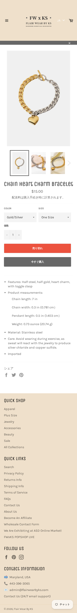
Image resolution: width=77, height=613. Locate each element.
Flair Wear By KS (23, 608)
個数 (6, 225)
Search (9, 467)
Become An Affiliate (18, 518)
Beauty (9, 434)
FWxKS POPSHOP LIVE (19, 537)
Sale (7, 441)
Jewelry (9, 422)
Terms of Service (15, 492)
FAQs (7, 499)
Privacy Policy (14, 473)
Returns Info (13, 480)
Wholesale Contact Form (21, 524)
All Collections (14, 447)
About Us (10, 511)
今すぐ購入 (37, 261)
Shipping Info (14, 486)
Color (7, 208)
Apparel (9, 409)
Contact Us (12, 505)
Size (41, 208)
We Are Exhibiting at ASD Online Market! (33, 530)
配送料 (16, 197)
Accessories (12, 428)
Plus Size (10, 415)
